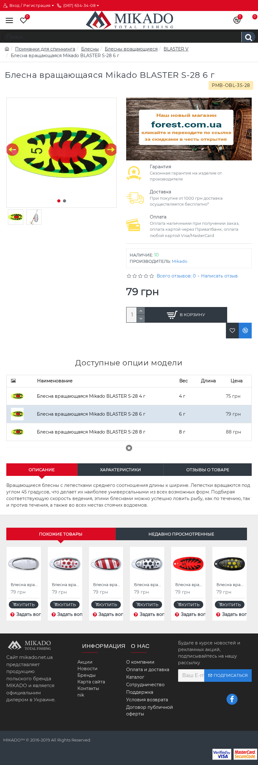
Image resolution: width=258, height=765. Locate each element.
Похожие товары (60, 533)
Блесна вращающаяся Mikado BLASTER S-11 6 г (148, 584)
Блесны (90, 49)
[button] (12, 150)
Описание (42, 469)
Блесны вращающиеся (131, 49)
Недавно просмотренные (181, 533)
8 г (182, 432)
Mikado (179, 261)
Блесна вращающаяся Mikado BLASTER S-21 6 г (230, 584)
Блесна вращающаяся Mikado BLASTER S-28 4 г (91, 396)
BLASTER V (176, 49)
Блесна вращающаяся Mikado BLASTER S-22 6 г (107, 584)
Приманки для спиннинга (45, 49)
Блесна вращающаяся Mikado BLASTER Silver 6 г (25, 584)
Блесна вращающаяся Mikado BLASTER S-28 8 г (91, 432)
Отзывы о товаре (207, 469)
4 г (182, 396)
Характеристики (120, 469)
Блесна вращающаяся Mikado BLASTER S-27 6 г (189, 584)
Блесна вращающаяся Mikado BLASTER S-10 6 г (66, 584)
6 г (182, 414)
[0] (22, 20)
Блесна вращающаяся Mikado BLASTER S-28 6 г (91, 414)
